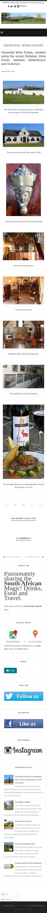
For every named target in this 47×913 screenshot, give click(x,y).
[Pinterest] (15, 6)
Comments (8, 899)
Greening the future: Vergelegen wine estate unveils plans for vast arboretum (28, 779)
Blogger (23, 6)
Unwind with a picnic (23, 821)
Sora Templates (21, 905)
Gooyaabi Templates (23, 909)
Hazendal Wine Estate (8, 71)
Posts (5, 894)
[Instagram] (18, 6)
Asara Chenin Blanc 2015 (25, 844)
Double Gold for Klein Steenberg (28, 863)
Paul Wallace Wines (23, 802)
